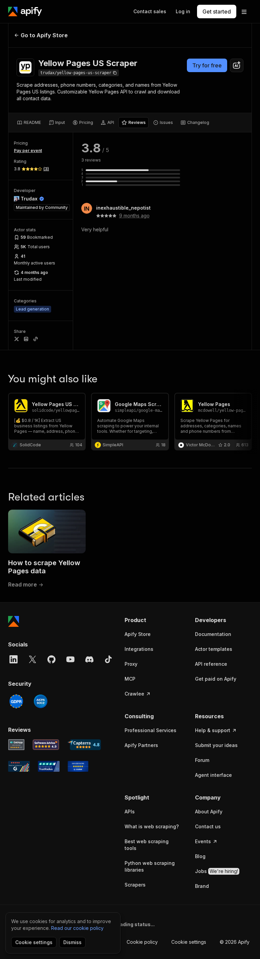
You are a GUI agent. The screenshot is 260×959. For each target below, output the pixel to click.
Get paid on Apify (215, 679)
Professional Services (150, 730)
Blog (200, 856)
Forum (202, 760)
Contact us (208, 826)
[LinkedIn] (13, 659)
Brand (202, 886)
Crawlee (134, 694)
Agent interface (213, 775)
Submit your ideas (216, 745)
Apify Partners (141, 745)
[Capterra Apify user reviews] (84, 744)
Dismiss (72, 942)
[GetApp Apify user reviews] (16, 744)
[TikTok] (108, 659)
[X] (32, 659)
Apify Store (138, 634)
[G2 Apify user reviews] (19, 766)
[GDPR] (16, 701)
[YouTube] (70, 659)
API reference (211, 664)
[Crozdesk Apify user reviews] (78, 766)
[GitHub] (51, 659)
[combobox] (236, 65)
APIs (130, 811)
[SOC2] (40, 701)
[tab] (29, 122)
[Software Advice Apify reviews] (46, 744)
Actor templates (213, 649)
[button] (153, 620)
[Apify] (25, 11)
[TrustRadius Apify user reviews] (49, 766)
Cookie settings (188, 942)
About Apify (208, 811)
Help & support (212, 730)
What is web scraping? (152, 826)
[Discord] (89, 659)
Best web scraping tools (147, 844)
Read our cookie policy (77, 928)
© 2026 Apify (235, 942)
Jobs (216, 871)
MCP (130, 679)
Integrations (139, 649)
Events (203, 841)
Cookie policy (142, 942)
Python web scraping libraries (150, 866)
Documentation (213, 634)
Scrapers (135, 885)
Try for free (207, 65)
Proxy (131, 664)
